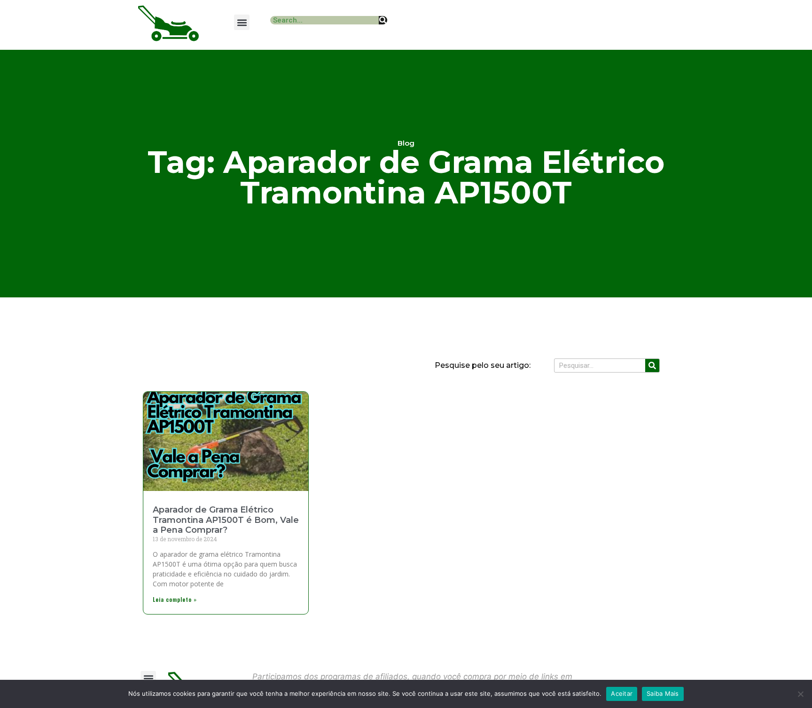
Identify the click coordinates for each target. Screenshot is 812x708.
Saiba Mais (663, 693)
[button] (242, 22)
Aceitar (621, 693)
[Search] (383, 20)
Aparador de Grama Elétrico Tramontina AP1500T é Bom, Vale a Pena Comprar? (226, 520)
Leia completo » (175, 599)
